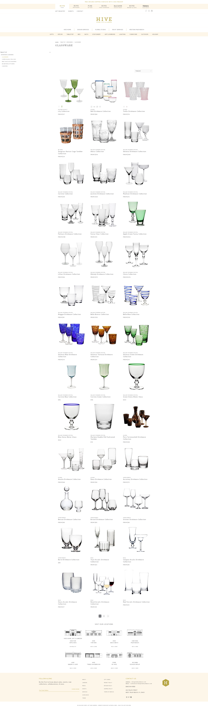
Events (71, 11)
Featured (138, 71)
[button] (152, 11)
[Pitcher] (97, 107)
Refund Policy (108, 685)
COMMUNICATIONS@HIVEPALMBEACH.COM (141, 683)
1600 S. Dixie (135, 668)
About (84, 679)
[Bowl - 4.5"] (100, 107)
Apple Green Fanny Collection (135, 234)
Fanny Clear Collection (100, 234)
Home (56, 42)
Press (83, 685)
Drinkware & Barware (7, 54)
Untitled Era (127, 705)
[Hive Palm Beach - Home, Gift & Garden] (62, 6)
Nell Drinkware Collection (101, 111)
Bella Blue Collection (131, 314)
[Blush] (127, 107)
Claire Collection (129, 274)
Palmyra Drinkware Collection (70, 234)
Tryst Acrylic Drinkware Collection (100, 561)
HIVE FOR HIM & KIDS (73, 642)
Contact (80, 11)
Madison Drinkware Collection (135, 194)
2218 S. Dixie (93, 668)
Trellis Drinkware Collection (134, 111)
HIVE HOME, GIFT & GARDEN (73, 638)
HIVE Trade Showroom (93, 663)
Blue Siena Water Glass (67, 437)
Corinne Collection (65, 194)
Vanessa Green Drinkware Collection (133, 356)
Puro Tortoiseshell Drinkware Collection (134, 438)
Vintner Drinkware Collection (134, 519)
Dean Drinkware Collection (101, 479)
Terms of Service (109, 691)
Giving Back (85, 695)
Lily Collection (64, 111)
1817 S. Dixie (135, 646)
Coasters (5, 66)
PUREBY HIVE (114, 663)
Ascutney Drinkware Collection (135, 479)
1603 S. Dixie (73, 668)
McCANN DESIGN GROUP (135, 663)
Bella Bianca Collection (100, 314)
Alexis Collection (97, 151)
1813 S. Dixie (114, 646)
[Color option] (59, 147)
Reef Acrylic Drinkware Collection (136, 602)
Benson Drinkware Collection (69, 519)
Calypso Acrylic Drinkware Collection (133, 561)
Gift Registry (60, 11)
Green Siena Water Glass (133, 397)
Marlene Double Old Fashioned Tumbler (103, 438)
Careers (84, 682)
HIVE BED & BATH (114, 642)
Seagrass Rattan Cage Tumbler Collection (70, 152)
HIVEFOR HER (94, 642)
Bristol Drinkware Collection (102, 519)
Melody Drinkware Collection (102, 274)
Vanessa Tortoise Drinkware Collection (102, 356)
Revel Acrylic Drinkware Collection (100, 603)
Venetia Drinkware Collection (134, 151)
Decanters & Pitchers (8, 63)
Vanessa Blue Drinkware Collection (67, 356)
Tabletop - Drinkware (66, 42)
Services (84, 691)
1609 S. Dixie (93, 646)
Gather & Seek (113, 705)
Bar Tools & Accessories (9, 61)
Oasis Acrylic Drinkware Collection (67, 603)
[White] (124, 107)
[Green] (62, 107)
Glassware (78, 42)
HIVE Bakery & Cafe (73, 663)
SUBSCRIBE (76, 689)
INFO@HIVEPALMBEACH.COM (139, 682)
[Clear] (59, 107)
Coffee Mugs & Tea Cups (9, 59)
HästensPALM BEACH (135, 642)
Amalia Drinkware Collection (69, 479)
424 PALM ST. (73, 646)
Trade (84, 698)
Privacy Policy (108, 682)
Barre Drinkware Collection (68, 560)
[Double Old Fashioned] (91, 107)
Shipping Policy (108, 688)
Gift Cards (107, 679)
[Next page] (108, 616)
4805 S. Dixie (114, 668)
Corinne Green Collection (101, 397)
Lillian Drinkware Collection (69, 274)
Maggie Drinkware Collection (69, 314)
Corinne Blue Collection (67, 397)
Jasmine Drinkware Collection (102, 194)
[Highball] (94, 107)
